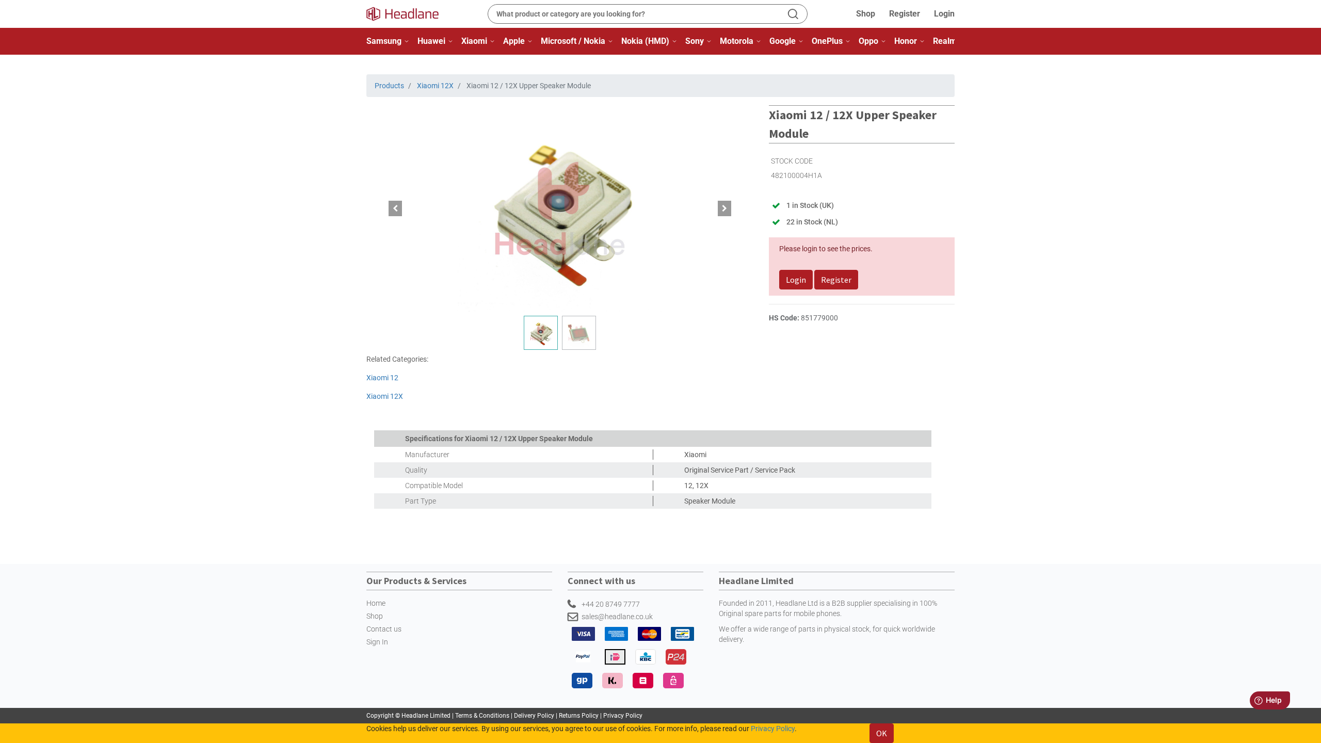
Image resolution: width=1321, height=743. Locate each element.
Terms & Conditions (483, 715)
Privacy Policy (622, 715)
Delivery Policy (534, 715)
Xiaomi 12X (435, 86)
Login (944, 14)
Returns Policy (579, 715)
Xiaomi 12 (382, 378)
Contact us (383, 629)
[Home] (408, 14)
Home (375, 603)
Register (904, 14)
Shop (865, 14)
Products (389, 86)
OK (881, 733)
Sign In (377, 642)
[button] (395, 208)
